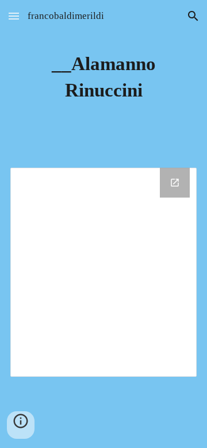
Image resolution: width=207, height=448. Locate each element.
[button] (14, 16)
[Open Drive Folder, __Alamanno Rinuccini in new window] (175, 183)
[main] (103, 77)
